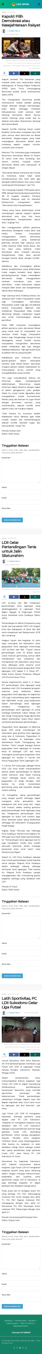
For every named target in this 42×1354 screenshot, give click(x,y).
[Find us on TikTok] (26, 1348)
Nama (4, 487)
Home (4, 12)
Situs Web (6, 508)
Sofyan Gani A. (14, 31)
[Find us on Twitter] (17, 1348)
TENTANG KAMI (20, 1321)
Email (4, 498)
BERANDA (8, 1321)
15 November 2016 (31, 1013)
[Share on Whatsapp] (35, 73)
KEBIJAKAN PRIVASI (20, 1326)
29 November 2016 (12, 565)
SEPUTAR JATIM (13, 994)
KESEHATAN (12, 538)
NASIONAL (11, 12)
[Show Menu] (3, 4)
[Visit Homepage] (21, 4)
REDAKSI (32, 1321)
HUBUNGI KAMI (12, 1323)
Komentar (7, 458)
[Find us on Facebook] (14, 1348)
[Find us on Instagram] (23, 1348)
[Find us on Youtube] (20, 1348)
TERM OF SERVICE (27, 1323)
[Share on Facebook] (14, 73)
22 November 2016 (12, 34)
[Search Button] (39, 4)
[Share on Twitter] (24, 73)
